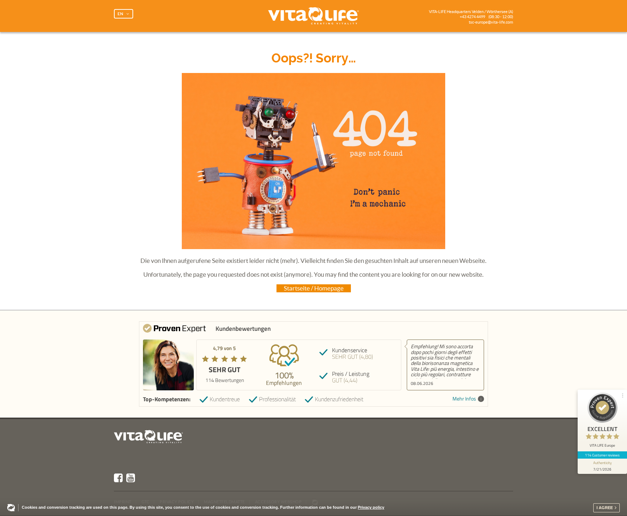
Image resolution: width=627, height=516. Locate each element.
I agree (605, 507)
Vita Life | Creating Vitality (313, 16)
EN (120, 14)
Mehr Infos (464, 399)
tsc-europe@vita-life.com (491, 22)
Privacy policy (371, 507)
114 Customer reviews (602, 455)
